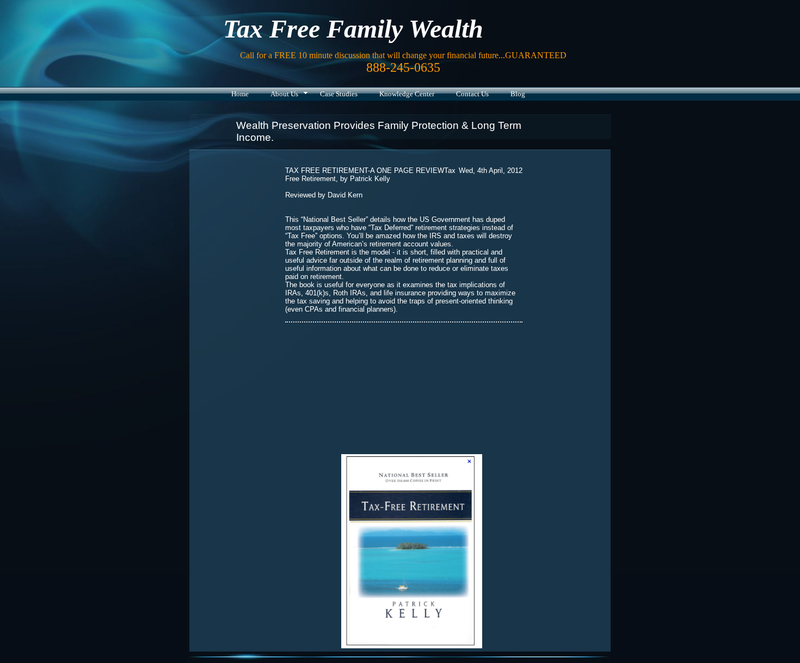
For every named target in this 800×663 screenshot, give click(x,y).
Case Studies (339, 94)
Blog (517, 94)
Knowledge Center (406, 94)
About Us (284, 94)
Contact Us (472, 94)
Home (240, 94)
